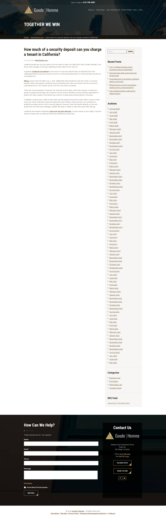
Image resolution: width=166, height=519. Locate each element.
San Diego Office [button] (122, 463)
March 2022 (113, 288)
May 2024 (113, 200)
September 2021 (116, 308)
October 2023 (114, 224)
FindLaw (112, 513)
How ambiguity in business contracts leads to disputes (124, 80)
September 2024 (116, 187)
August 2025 (114, 149)
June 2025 (113, 156)
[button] (164, 506)
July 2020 (113, 356)
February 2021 (115, 332)
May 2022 (113, 281)
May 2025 (113, 160)
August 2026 (114, 109)
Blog (108, 10)
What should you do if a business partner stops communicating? (122, 86)
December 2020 (115, 339)
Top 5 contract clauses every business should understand (121, 68)
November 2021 (115, 302)
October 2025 (114, 143)
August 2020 (114, 352)
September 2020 (116, 349)
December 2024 (115, 176)
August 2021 (114, 312)
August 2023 (114, 231)
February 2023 (115, 251)
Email (26, 449)
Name (26, 439)
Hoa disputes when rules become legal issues (123, 74)
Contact (140, 10)
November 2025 (115, 139)
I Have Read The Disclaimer (38, 487)
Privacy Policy (73, 513)
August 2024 (114, 190)
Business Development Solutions (93, 513)
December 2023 (115, 217)
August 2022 (114, 271)
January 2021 (114, 336)
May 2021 (113, 322)
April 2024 (113, 204)
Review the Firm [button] (122, 471)
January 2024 (114, 214)
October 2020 (114, 346)
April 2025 (113, 163)
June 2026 (113, 116)
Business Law (114, 378)
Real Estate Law (41, 60)
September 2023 (116, 227)
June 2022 (113, 278)
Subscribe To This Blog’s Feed (119, 403)
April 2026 (113, 122)
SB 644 (26, 81)
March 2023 (113, 248)
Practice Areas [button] (100, 10)
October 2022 (114, 264)
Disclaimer (28, 483)
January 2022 (114, 295)
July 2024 (113, 193)
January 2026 (114, 132)
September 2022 (116, 268)
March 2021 (113, 329)
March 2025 (113, 166)
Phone (26, 459)
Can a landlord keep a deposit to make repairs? (122, 92)
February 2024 (115, 210)
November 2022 (115, 261)
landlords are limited (40, 71)
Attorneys (91, 10)
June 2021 (113, 319)
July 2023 (113, 234)
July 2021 (113, 315)
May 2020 (113, 363)
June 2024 (113, 197)
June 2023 (113, 237)
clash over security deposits (60, 111)
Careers (135, 10)
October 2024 (114, 183)
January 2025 (114, 173)
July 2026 (113, 112)
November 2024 (115, 180)
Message (27, 469)
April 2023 (113, 244)
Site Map (63, 513)
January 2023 (114, 254)
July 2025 (113, 153)
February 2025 (115, 170)
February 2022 (115, 292)
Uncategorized (115, 388)
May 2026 (113, 119)
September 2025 (116, 146)
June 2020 (113, 359)
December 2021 (115, 298)
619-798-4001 (89, 2)
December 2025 (115, 136)
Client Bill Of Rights (126, 10)
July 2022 (113, 275)
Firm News (113, 381)
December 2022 (115, 258)
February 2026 (115, 129)
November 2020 (115, 342)
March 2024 (114, 207)
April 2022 (113, 285)
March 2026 (114, 126)
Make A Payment (115, 10)
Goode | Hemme (78, 511)
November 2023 (115, 220)
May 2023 (113, 241)
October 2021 (114, 305)
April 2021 (113, 325)
